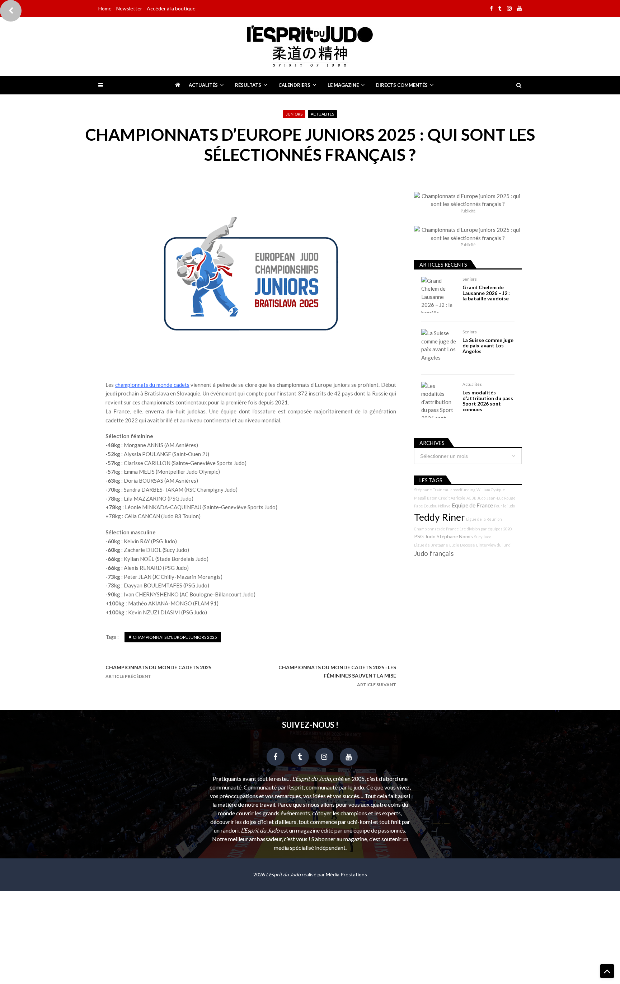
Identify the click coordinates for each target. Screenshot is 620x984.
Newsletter (129, 8)
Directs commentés (402, 85)
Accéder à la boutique (171, 8)
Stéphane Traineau (432, 489)
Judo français (434, 553)
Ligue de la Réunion (484, 519)
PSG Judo (425, 536)
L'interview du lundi (494, 545)
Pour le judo (504, 505)
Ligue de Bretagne (431, 545)
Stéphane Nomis (455, 536)
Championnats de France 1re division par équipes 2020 (463, 528)
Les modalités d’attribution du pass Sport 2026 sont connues (487, 401)
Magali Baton (425, 498)
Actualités (203, 85)
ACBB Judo (475, 498)
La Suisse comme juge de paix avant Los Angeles (487, 345)
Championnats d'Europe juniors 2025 (175, 637)
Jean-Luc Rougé (501, 498)
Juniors (294, 114)
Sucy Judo (482, 536)
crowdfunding (463, 489)
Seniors (469, 279)
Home (105, 8)
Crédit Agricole (451, 498)
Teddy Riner (439, 517)
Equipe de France (472, 505)
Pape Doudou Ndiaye (432, 505)
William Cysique (490, 489)
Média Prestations (346, 874)
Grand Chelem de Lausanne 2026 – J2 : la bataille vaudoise (486, 293)
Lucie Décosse (462, 545)
